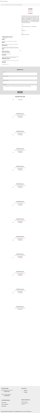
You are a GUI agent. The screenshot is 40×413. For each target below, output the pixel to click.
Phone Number (5, 80)
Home (2, 4)
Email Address (5, 76)
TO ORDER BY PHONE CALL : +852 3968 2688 (28, 26)
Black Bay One (14, 4)
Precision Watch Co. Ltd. (11, 411)
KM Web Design (29, 411)
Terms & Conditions (5, 404)
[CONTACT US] (22, 29)
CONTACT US (23, 30)
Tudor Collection (7, 4)
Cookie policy (3, 406)
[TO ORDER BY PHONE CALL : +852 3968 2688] (22, 25)
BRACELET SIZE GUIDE (25, 34)
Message (4, 84)
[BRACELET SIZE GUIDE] (22, 33)
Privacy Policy (4, 402)
